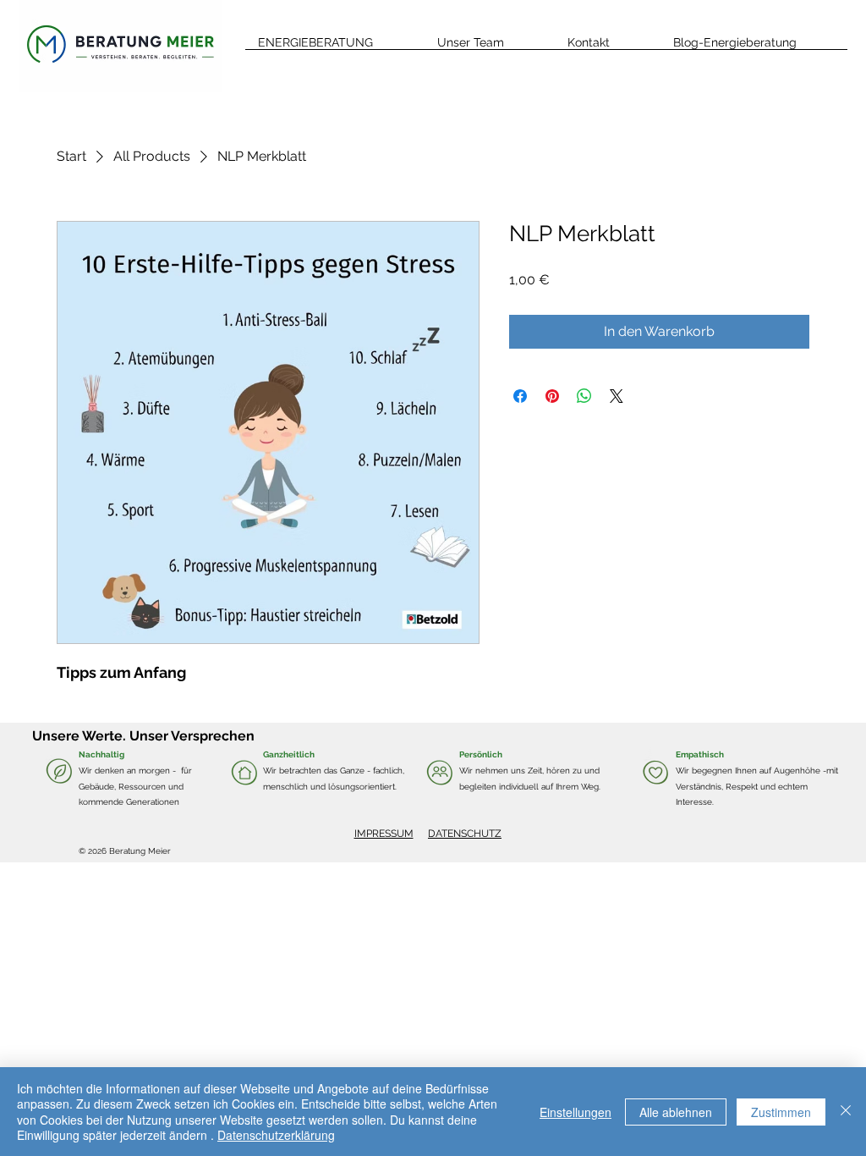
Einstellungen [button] (575, 1112)
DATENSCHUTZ (465, 833)
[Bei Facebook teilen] (520, 396)
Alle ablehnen (675, 1112)
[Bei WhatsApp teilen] (584, 396)
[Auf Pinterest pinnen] (552, 396)
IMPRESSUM (384, 833)
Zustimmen (781, 1112)
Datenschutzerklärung (276, 1134)
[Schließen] (846, 1111)
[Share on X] (616, 396)
